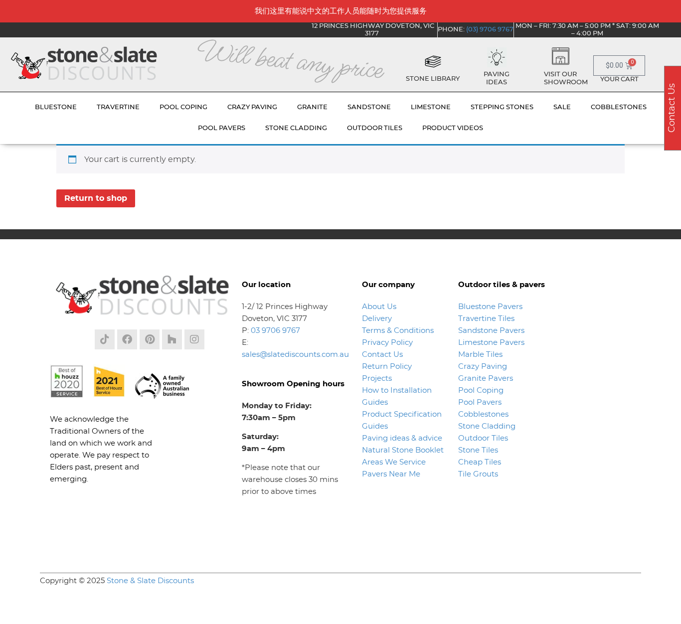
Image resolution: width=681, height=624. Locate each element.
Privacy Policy (387, 342)
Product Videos (452, 128)
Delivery (377, 318)
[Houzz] (172, 339)
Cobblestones (483, 414)
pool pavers (221, 128)
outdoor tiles (374, 128)
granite (312, 107)
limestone (431, 107)
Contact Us (382, 354)
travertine (118, 107)
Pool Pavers (480, 402)
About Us (379, 307)
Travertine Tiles (486, 318)
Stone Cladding (486, 426)
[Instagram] (194, 339)
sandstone (369, 107)
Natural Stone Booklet (403, 450)
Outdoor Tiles (483, 438)
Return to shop (95, 198)
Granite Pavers (485, 378)
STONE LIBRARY (433, 79)
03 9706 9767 (275, 330)
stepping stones (502, 107)
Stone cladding (296, 128)
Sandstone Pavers (491, 330)
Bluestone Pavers (490, 307)
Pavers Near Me (391, 474)
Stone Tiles (478, 450)
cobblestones (619, 107)
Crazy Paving (482, 366)
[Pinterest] (150, 339)
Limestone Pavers (491, 342)
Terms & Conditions (398, 330)
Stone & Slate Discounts (150, 581)
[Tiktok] (105, 339)
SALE (562, 107)
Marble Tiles (480, 354)
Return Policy (387, 366)
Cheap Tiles (479, 462)
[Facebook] (127, 339)
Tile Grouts (478, 474)
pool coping (183, 107)
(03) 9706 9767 (489, 29)
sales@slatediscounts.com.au (295, 354)
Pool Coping (481, 390)
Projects (377, 378)
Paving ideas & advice (402, 438)
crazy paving (252, 107)
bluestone (56, 107)
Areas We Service (394, 462)
